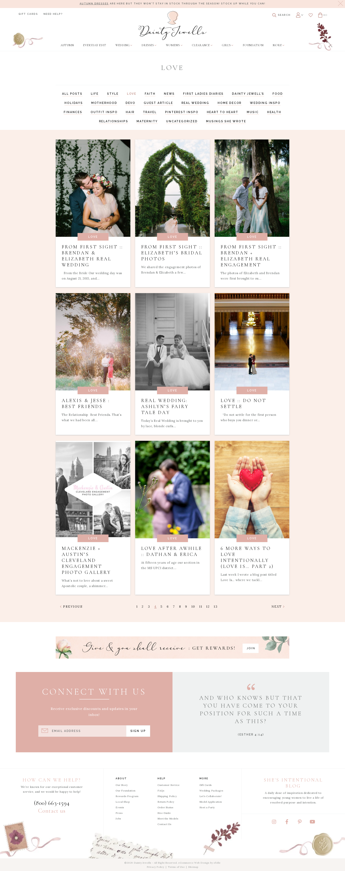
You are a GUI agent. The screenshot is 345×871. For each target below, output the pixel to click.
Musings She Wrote (226, 121)
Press (119, 812)
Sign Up (138, 731)
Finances (73, 112)
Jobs (118, 818)
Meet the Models (168, 818)
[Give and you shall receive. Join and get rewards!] (172, 647)
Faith (150, 93)
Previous (72, 606)
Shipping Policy (167, 796)
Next (277, 606)
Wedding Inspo (265, 103)
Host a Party (207, 807)
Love (131, 93)
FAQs (161, 790)
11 (200, 606)
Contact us (51, 810)
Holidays (73, 103)
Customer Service (169, 784)
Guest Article (158, 103)
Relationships (113, 121)
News (169, 93)
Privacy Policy (155, 866)
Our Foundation (125, 790)
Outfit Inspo (104, 112)
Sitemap (193, 866)
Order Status (165, 807)
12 (208, 606)
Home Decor (230, 103)
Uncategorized (181, 121)
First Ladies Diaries (203, 93)
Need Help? (53, 14)
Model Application (210, 801)
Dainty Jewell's (248, 93)
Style (113, 93)
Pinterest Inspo (181, 112)
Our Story (122, 784)
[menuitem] (67, 45)
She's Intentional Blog (293, 783)
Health (274, 112)
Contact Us (164, 824)
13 (216, 606)
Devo (130, 103)
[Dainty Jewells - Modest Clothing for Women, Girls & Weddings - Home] (173, 25)
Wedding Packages (211, 790)
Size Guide (164, 812)
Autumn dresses (94, 3)
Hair (130, 112)
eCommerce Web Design (193, 862)
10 (193, 606)
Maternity (147, 121)
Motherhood (104, 103)
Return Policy (166, 801)
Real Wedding (195, 103)
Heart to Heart (222, 112)
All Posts (72, 93)
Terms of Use (176, 866)
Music (253, 112)
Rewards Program (127, 796)
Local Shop (123, 801)
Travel (150, 112)
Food (278, 93)
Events (120, 807)
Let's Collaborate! (210, 796)
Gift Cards (28, 14)
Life (95, 93)
